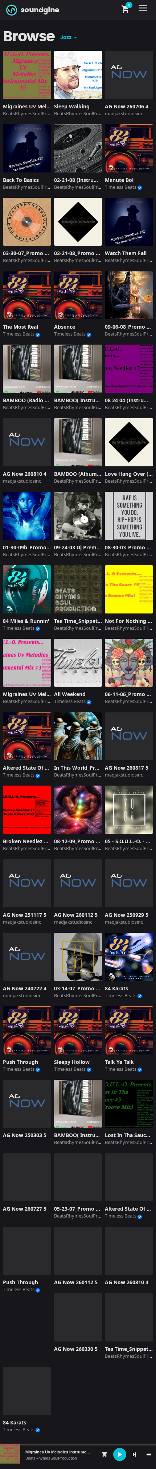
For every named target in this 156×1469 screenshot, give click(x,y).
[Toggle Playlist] (148, 1454)
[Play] (119, 1454)
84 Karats (14, 1422)
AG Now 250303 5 (24, 1135)
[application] (78, 1454)
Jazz (66, 37)
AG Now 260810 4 (126, 1282)
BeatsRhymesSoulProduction (51, 1458)
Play (27, 74)
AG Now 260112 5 (76, 1282)
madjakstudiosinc (124, 113)
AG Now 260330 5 (76, 1348)
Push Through (20, 1282)
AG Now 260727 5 (24, 1208)
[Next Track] (134, 1454)
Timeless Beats (120, 187)
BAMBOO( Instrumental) (84, 1135)
